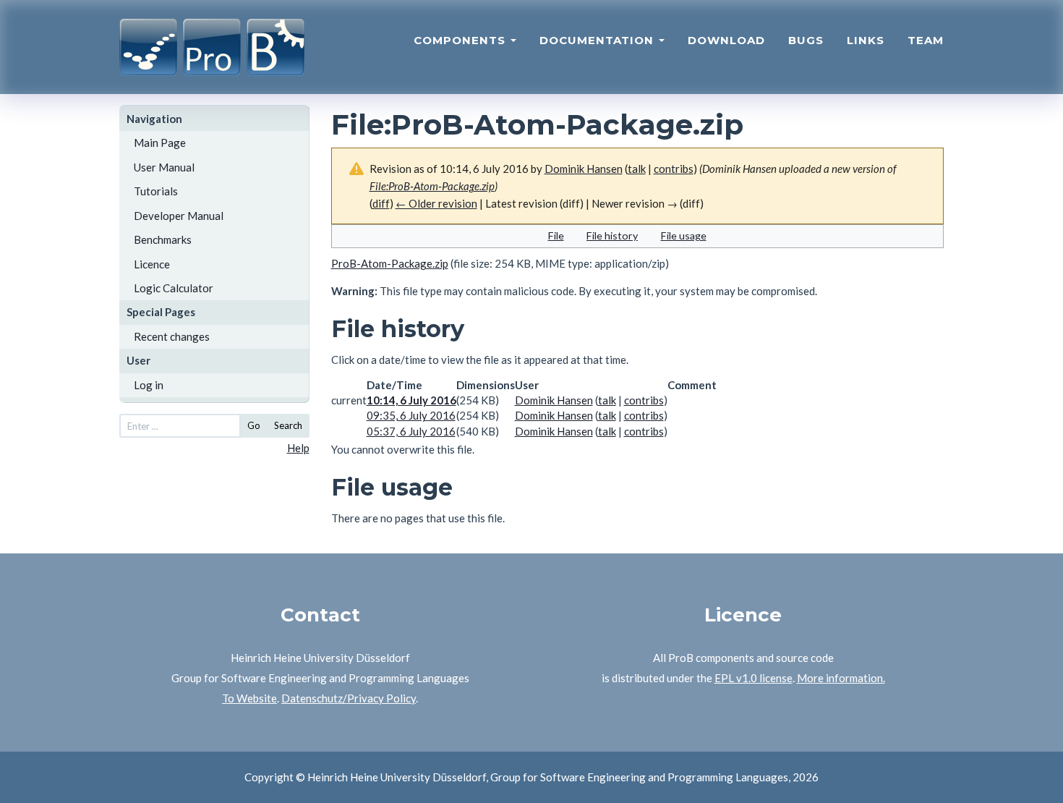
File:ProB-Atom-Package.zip (432, 185)
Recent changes (172, 336)
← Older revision (436, 203)
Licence (152, 264)
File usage (683, 235)
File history (612, 235)
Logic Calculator (173, 287)
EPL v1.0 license (753, 677)
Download (726, 40)
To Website (249, 698)
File (556, 235)
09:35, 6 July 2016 (411, 415)
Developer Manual (178, 215)
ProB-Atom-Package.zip (389, 263)
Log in (148, 384)
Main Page (160, 142)
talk (637, 168)
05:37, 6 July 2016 (411, 431)
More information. (841, 677)
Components (461, 40)
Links (865, 40)
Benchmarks (163, 239)
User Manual (164, 167)
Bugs (806, 40)
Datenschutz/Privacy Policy (348, 698)
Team (926, 40)
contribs (673, 168)
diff (381, 203)
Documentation (598, 40)
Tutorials (156, 190)
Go (253, 425)
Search (288, 425)
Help (298, 447)
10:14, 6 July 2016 (411, 400)
